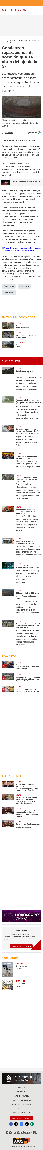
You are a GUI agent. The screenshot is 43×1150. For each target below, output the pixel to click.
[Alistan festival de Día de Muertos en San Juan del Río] (8, 574)
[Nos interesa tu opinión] (21, 1078)
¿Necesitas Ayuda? (21, 1118)
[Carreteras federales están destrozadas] (8, 334)
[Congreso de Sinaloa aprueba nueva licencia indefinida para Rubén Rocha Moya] (8, 824)
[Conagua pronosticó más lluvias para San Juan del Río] (8, 437)
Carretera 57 (9, 293)
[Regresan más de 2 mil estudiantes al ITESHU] (8, 548)
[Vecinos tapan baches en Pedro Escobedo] (8, 325)
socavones (24, 286)
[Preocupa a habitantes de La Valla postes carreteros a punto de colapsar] (8, 409)
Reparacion (9, 286)
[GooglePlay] (32, 1124)
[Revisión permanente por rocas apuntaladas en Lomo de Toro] (8, 380)
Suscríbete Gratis (21, 946)
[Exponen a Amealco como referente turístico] (8, 461)
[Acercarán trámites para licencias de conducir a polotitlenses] (8, 520)
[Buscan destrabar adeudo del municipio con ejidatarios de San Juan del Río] (8, 634)
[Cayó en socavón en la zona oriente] (8, 344)
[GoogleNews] (21, 1124)
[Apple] (27, 1124)
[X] (16, 1124)
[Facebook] (11, 1124)
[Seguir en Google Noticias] (39, 133)
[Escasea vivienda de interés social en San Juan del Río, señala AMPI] (8, 488)
